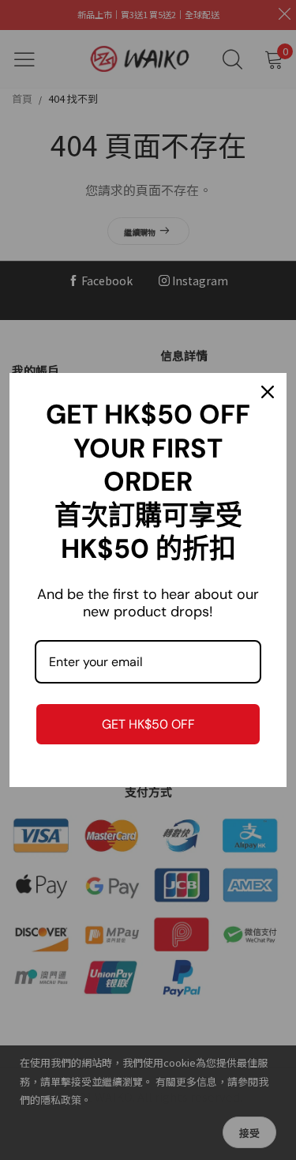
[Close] (268, 392)
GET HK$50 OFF (148, 724)
